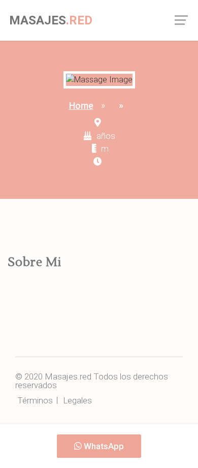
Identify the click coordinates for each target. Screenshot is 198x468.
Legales (77, 400)
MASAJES (50, 20)
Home (81, 105)
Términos (35, 400)
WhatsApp (103, 446)
